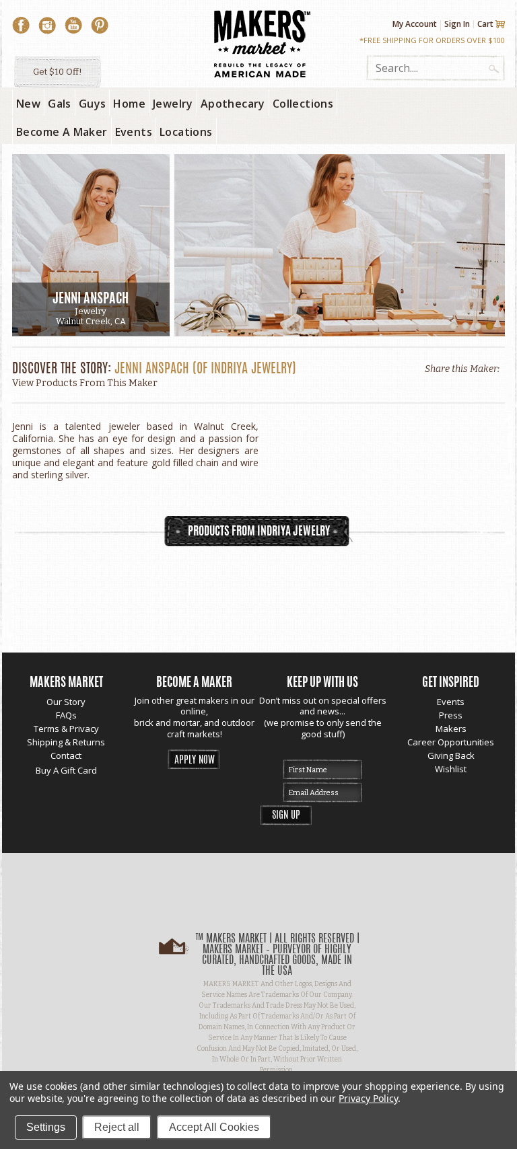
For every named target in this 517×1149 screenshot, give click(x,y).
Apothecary (233, 103)
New (28, 103)
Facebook (21, 25)
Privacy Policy (368, 1098)
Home (129, 103)
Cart (485, 24)
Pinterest (99, 25)
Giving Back (451, 755)
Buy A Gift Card (66, 770)
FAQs (66, 715)
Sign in (457, 24)
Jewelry (173, 103)
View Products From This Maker (85, 383)
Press (450, 715)
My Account (414, 24)
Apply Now (194, 760)
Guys (92, 103)
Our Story (65, 702)
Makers (451, 728)
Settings (45, 1127)
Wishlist (451, 769)
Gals (59, 103)
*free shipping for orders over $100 (432, 40)
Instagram (47, 25)
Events (450, 702)
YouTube (73, 25)
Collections (303, 103)
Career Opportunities (450, 742)
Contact (65, 755)
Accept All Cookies (214, 1127)
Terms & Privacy (66, 728)
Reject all (116, 1127)
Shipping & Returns (66, 742)
